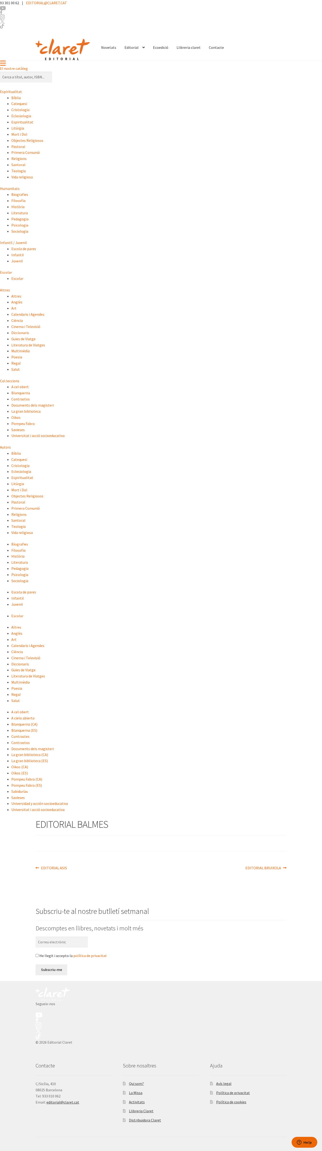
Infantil (17, 254)
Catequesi (19, 103)
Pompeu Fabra (23, 423)
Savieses (18, 429)
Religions (19, 158)
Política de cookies (231, 1102)
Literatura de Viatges (28, 345)
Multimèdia (20, 351)
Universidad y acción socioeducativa (39, 803)
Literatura (19, 212)
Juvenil (17, 261)
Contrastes (20, 736)
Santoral (18, 164)
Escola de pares (23, 248)
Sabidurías (19, 791)
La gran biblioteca (26, 411)
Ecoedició (160, 47)
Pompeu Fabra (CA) (26, 779)
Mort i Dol (19, 134)
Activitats (137, 1102)
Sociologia (19, 231)
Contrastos (20, 399)
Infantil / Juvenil (13, 242)
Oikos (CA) (19, 767)
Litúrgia (17, 128)
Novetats (108, 47)
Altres (5, 290)
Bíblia (16, 97)
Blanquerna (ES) (24, 730)
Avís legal (223, 1083)
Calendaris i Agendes (27, 314)
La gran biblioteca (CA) (29, 754)
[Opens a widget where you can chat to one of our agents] (304, 1143)
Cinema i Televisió (25, 326)
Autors (5, 447)
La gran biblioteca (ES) (29, 760)
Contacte (216, 47)
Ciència (17, 320)
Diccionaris (20, 332)
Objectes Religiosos (27, 140)
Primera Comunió (25, 152)
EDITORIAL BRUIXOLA (263, 868)
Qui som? (136, 1083)
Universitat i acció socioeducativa (38, 435)
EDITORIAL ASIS (54, 868)
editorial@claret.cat (62, 1102)
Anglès (16, 302)
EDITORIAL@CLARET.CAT (46, 2)
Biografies (19, 194)
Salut (15, 369)
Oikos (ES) (19, 773)
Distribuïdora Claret (145, 1120)
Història (18, 206)
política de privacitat (90, 955)
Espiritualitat (11, 91)
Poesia (16, 357)
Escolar (6, 272)
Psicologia (19, 225)
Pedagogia (20, 219)
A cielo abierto (23, 718)
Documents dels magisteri (32, 405)
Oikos (16, 417)
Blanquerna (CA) (24, 724)
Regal (16, 363)
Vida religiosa (22, 177)
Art (14, 308)
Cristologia (20, 109)
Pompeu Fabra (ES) (26, 785)
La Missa (135, 1092)
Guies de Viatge (23, 338)
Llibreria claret (189, 47)
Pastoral (18, 146)
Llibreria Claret (141, 1111)
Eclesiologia (21, 115)
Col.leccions (9, 380)
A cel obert (20, 386)
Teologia (18, 170)
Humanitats (10, 188)
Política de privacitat (233, 1092)
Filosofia (18, 200)
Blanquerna (20, 393)
